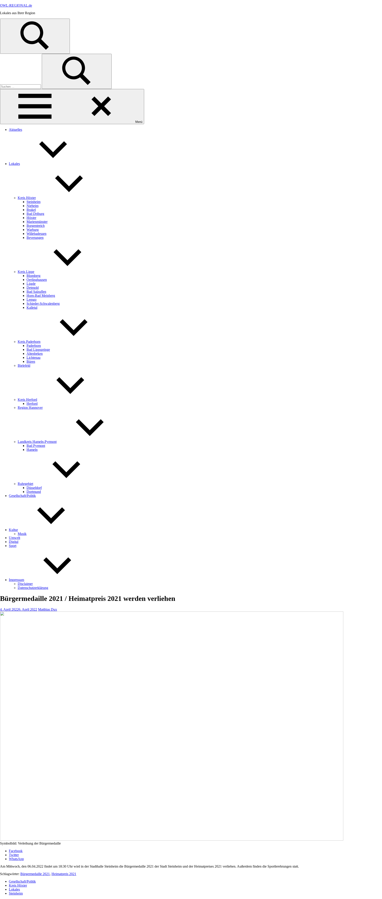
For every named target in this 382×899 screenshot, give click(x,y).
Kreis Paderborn (29, 341)
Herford (32, 403)
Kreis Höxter (27, 198)
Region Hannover (30, 407)
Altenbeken (35, 353)
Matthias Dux (47, 609)
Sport (12, 546)
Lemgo (31, 299)
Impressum (16, 580)
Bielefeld (24, 365)
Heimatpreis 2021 (64, 874)
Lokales (14, 164)
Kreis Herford (27, 399)
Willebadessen (36, 233)
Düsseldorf (34, 488)
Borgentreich (36, 226)
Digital (13, 542)
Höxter (31, 218)
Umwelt (14, 538)
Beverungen (35, 237)
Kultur (13, 530)
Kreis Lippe (26, 272)
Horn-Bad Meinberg (41, 295)
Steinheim (33, 202)
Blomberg (33, 276)
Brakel (31, 210)
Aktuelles (15, 129)
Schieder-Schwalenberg (43, 303)
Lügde (31, 284)
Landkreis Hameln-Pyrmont (37, 442)
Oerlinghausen (37, 280)
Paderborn (34, 345)
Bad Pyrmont (36, 446)
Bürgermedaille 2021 (35, 874)
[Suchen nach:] (21, 86)
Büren (31, 361)
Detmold (33, 287)
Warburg (33, 230)
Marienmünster (37, 222)
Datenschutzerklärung (33, 588)
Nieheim (32, 206)
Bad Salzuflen (36, 291)
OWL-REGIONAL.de (16, 5)
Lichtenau (33, 357)
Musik (22, 534)
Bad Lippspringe (38, 349)
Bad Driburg (35, 214)
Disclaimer (25, 584)
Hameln (32, 449)
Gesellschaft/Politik (22, 496)
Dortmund (34, 492)
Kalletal (32, 307)
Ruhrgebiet (25, 484)
